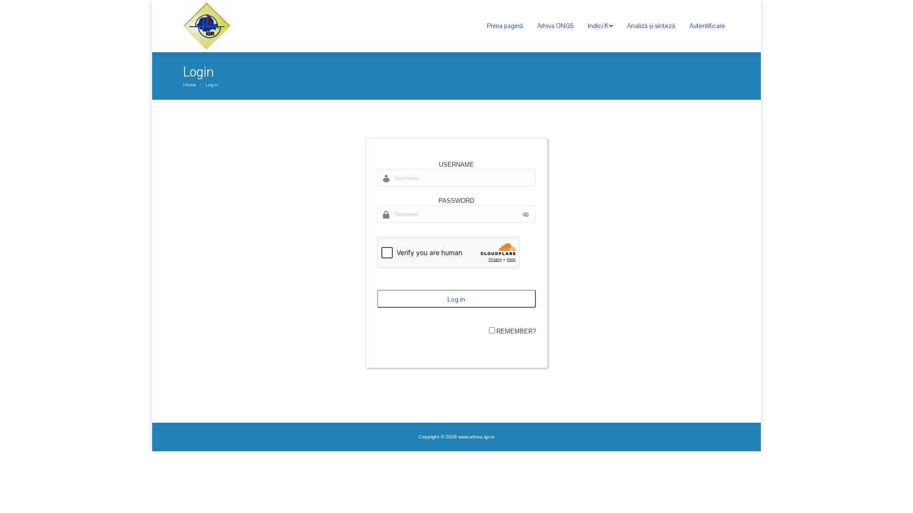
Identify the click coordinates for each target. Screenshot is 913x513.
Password (456, 200)
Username (456, 164)
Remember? (516, 331)
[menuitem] (505, 26)
